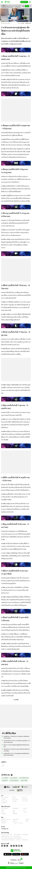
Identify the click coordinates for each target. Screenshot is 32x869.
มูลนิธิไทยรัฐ (23, 834)
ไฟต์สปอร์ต (3, 821)
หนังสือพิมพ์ (14, 808)
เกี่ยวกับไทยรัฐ (16, 834)
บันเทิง (2, 810)
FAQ (10, 836)
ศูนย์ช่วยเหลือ (15, 836)
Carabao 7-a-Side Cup (17, 822)
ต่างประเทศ (24, 799)
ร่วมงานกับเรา (9, 834)
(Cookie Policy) (18, 6)
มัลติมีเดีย (14, 813)
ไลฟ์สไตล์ (3, 813)
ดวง (19, 23)
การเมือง (3, 799)
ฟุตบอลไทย (14, 819)
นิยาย (2, 812)
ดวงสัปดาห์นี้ (4, 780)
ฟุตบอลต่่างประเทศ (5, 819)
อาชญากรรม (4, 801)
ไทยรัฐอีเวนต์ (4, 828)
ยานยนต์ (14, 801)
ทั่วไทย (13, 797)
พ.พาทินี (23, 23)
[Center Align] (30, 6)
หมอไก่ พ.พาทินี (23, 780)
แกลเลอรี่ (3, 822)
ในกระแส (23, 797)
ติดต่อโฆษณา (22, 839)
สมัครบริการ (24, 2)
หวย (24, 810)
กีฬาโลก (14, 821)
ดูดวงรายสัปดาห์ (13, 777)
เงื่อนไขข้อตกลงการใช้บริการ (7, 839)
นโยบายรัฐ (14, 799)
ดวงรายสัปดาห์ (5, 777)
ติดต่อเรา (16, 839)
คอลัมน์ (24, 808)
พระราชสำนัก (4, 797)
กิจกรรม (3, 834)
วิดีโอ (13, 812)
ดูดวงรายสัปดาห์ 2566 (23, 777)
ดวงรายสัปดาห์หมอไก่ (13, 780)
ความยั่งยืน (3, 802)
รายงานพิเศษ (4, 808)
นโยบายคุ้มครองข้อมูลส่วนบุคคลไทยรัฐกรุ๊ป (10, 838)
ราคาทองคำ (24, 801)
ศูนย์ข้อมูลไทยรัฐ (4, 836)
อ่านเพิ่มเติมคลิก (7, 6)
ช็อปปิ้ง (3, 826)
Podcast (25, 812)
